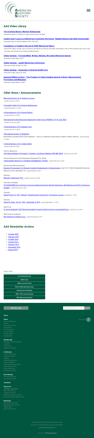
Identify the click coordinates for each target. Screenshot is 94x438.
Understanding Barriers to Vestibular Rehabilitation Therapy (26, 161)
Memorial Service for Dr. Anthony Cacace (19, 98)
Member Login (16, 308)
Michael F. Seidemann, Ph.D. (14, 178)
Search (87, 308)
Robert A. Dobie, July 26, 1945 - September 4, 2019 (22, 202)
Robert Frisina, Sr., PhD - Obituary (15, 195)
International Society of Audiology (16, 134)
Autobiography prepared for (45, 195)
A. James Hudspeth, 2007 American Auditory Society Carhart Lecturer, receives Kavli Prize (36, 209)
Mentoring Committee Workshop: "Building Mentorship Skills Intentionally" (57, 39)
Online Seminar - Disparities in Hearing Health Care (26, 70)
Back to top (82, 319)
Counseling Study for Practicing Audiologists (20, 105)
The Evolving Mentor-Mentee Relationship (22, 32)
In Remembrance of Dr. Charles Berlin (18, 144)
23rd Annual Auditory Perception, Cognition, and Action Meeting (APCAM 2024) (33, 154)
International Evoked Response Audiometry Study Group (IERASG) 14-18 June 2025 (35, 120)
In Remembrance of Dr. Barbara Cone (18, 127)
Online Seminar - (37, 56)
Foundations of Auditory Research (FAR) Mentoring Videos (29, 46)
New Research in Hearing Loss (14, 217)
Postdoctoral (14, 39)
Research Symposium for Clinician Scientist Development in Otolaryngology (32, 168)
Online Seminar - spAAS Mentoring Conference (24, 63)
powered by (41, 433)
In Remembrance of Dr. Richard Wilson (18, 113)
